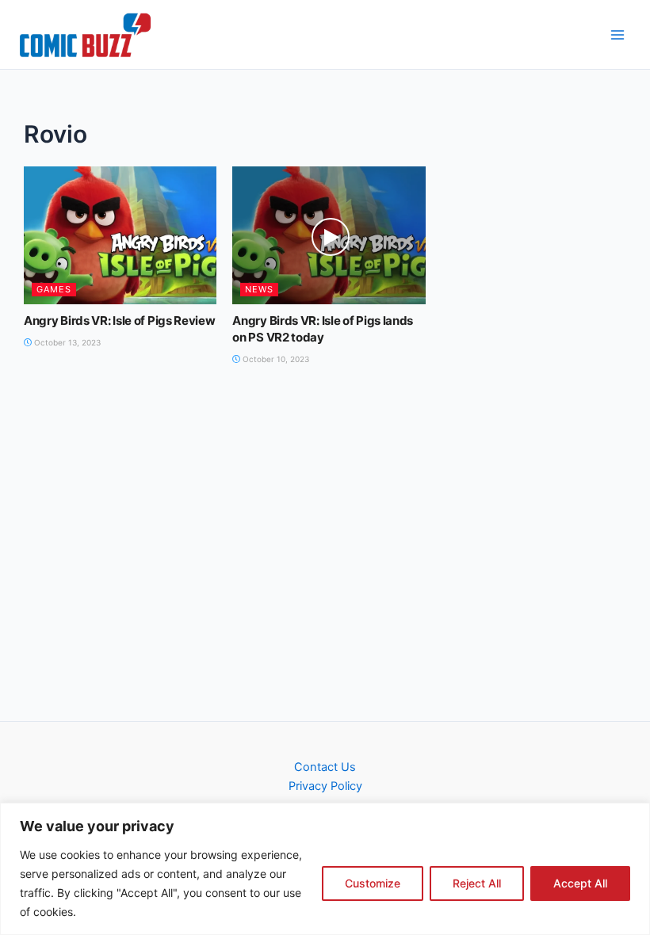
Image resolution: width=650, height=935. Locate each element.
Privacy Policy (325, 786)
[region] (325, 869)
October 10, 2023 (274, 359)
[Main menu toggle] (617, 35)
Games (53, 289)
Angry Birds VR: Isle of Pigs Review (120, 320)
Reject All (477, 883)
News (259, 289)
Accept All (580, 883)
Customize (372, 883)
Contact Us (325, 767)
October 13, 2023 (66, 342)
